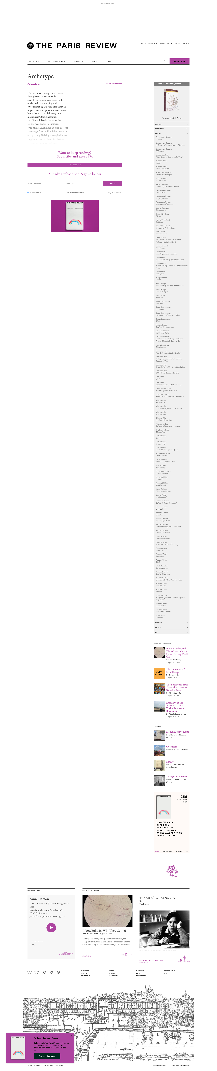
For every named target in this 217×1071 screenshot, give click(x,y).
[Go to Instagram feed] (30, 972)
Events (142, 43)
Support (84, 973)
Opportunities (169, 971)
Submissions (113, 976)
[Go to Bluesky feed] (51, 972)
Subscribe (179, 61)
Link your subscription (74, 192)
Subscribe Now (47, 1056)
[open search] (165, 61)
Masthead (140, 971)
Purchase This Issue (172, 118)
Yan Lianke (144, 903)
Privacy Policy (159, 1066)
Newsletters (166, 43)
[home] (72, 46)
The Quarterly (56, 61)
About (110, 61)
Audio (95, 61)
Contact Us (85, 976)
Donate (152, 43)
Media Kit (112, 973)
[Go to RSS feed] (58, 972)
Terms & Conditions (181, 1066)
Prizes (138, 973)
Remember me (36, 192)
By (141, 900)
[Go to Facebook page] (37, 972)
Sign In (186, 43)
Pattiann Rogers (34, 83)
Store (178, 43)
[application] (51, 940)
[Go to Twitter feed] (44, 972)
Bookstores (141, 976)
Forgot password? (115, 192)
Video (166, 973)
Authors (79, 61)
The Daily (33, 61)
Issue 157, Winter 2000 (113, 84)
